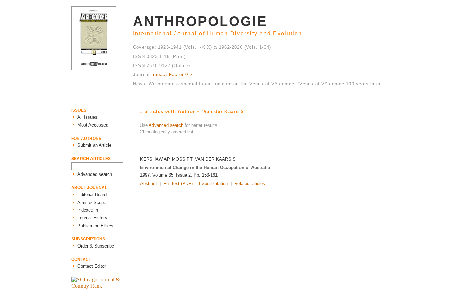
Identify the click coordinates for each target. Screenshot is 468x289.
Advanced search (166, 125)
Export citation (213, 183)
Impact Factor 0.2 (172, 74)
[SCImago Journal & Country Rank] (102, 286)
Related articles (249, 183)
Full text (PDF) (178, 183)
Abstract (148, 183)
